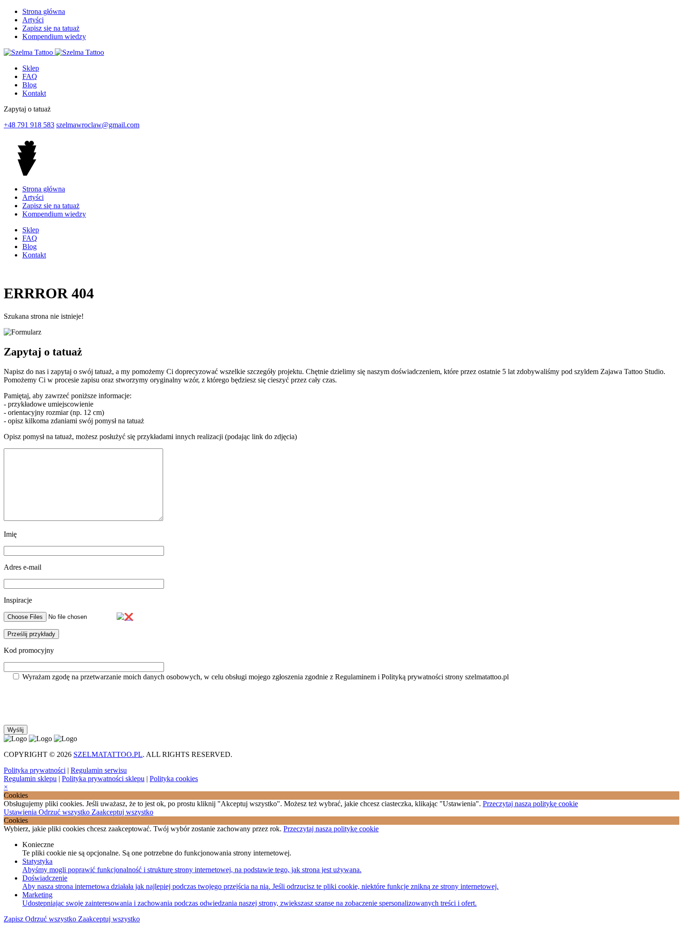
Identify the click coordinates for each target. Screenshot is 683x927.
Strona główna (43, 11)
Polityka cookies (174, 778)
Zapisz (14, 919)
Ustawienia (21, 812)
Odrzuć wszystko (65, 812)
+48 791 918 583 (29, 125)
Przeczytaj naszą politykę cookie (530, 804)
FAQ (29, 76)
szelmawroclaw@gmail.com (97, 125)
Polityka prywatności (35, 770)
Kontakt (34, 93)
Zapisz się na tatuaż (50, 28)
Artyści (33, 20)
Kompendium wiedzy (54, 36)
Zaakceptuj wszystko (122, 812)
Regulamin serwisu (99, 770)
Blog (29, 85)
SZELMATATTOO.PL (108, 754)
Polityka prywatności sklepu (103, 778)
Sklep (30, 68)
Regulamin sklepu (30, 778)
